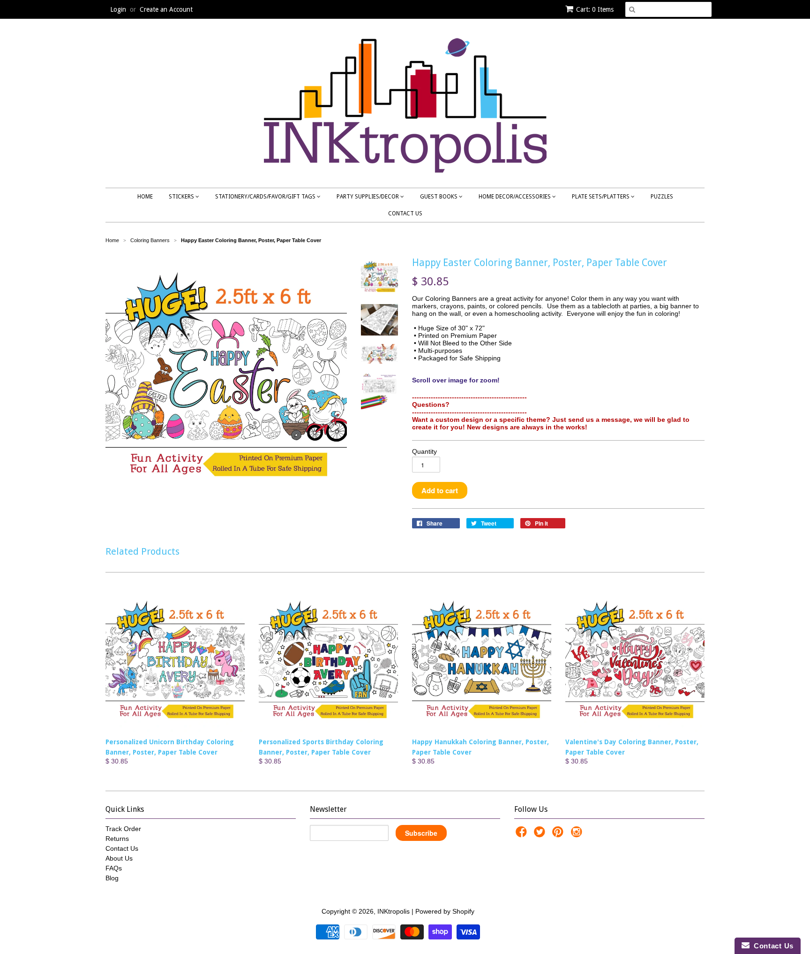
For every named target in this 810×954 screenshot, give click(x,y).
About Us (119, 858)
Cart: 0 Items (595, 9)
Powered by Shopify (444, 911)
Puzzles (662, 196)
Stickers (182, 196)
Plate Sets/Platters (601, 196)
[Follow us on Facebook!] (523, 834)
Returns (117, 838)
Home (145, 196)
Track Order (123, 828)
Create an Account (166, 9)
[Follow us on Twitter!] (541, 834)
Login (118, 9)
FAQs (113, 868)
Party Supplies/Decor (368, 196)
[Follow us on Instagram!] (578, 834)
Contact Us (405, 213)
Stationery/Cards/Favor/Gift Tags (266, 196)
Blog (112, 878)
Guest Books (439, 196)
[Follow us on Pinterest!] (559, 834)
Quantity (424, 451)
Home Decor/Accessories (515, 196)
